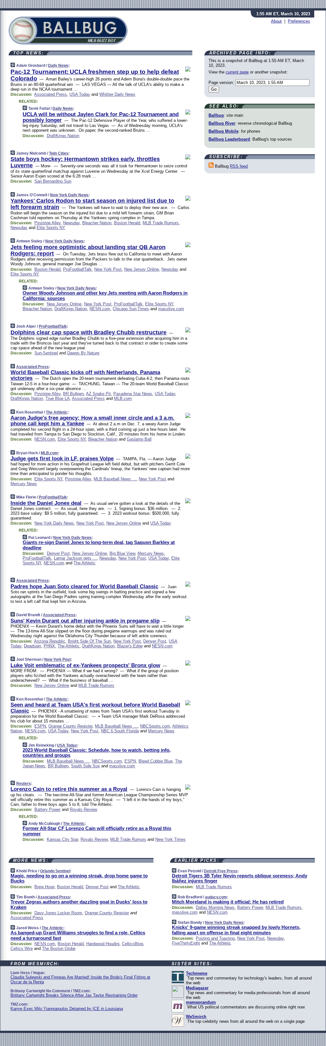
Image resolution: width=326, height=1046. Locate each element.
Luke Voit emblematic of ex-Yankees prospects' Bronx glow (85, 665)
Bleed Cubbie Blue (155, 761)
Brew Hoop (44, 886)
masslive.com (171, 308)
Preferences (299, 21)
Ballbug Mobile (223, 131)
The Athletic (56, 412)
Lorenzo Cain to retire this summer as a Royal (69, 789)
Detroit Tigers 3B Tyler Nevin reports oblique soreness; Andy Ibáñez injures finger (239, 878)
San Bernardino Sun (52, 181)
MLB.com (123, 398)
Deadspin (32, 646)
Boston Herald (127, 222)
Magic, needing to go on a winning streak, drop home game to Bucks (79, 878)
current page (237, 72)
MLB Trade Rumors (161, 222)
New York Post (108, 269)
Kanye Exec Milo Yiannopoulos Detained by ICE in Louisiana (67, 1008)
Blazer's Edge (130, 646)
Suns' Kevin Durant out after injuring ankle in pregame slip (85, 621)
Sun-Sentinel (46, 353)
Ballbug (216, 115)
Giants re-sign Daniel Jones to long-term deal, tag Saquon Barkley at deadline (99, 545)
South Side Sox (85, 766)
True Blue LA (58, 398)
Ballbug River (222, 123)
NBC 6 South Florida (120, 731)
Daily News (58, 65)
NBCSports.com (155, 726)
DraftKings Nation (63, 135)
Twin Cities (58, 153)
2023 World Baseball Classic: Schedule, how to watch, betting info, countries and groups (97, 752)
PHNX (49, 646)
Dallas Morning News (215, 907)
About (276, 21)
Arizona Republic (49, 641)
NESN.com (99, 308)
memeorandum (201, 1002)
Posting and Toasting (215, 938)
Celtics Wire (22, 948)
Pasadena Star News (132, 393)
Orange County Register (70, 726)
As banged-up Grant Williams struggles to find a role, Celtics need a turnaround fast (78, 935)
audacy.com (216, 897)
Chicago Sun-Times (131, 308)
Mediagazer (197, 988)
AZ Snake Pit (98, 393)
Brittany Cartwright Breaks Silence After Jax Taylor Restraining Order (74, 995)
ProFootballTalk (77, 269)
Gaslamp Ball (139, 439)
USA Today (79, 94)
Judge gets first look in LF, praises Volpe (62, 459)
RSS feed (239, 166)
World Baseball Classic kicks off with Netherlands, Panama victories (85, 375)
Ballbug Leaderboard (229, 139)
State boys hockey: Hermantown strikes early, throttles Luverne (85, 162)
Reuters (23, 783)
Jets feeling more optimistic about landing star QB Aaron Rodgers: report (88, 250)
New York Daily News (69, 195)
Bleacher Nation (96, 222)
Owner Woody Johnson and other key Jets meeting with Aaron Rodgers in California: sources (105, 295)
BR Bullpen (73, 393)
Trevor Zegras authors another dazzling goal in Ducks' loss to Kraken (79, 904)
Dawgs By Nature (83, 353)
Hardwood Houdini (102, 943)
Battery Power (47, 809)
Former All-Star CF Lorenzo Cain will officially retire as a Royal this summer (97, 831)
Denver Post (58, 553)
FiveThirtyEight (186, 943)
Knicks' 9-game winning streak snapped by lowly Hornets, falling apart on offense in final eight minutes (236, 929)
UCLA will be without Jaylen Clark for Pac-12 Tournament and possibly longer (101, 117)
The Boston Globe (58, 948)
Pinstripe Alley (47, 222)
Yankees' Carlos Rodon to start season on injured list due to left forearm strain (92, 204)
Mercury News (24, 483)
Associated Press (50, 94)
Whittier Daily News (117, 94)
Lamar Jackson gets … (75, 558)
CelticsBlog (132, 943)
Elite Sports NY (51, 227)
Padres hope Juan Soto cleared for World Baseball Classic (84, 586)
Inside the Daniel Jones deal (46, 503)
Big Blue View (122, 553)
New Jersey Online (141, 269)
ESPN (40, 726)
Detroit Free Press (220, 871)
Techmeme (196, 973)
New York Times (170, 839)
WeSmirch (196, 1016)
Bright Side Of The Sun (89, 641)
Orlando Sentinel (55, 871)
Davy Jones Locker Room (58, 912)
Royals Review (83, 809)
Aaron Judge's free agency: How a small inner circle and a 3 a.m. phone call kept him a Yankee (92, 421)
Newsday (71, 222)
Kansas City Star (62, 839)
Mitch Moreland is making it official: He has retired (228, 901)
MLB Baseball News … (115, 479)
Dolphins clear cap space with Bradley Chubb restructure (89, 332)
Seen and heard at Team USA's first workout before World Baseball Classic (95, 708)
